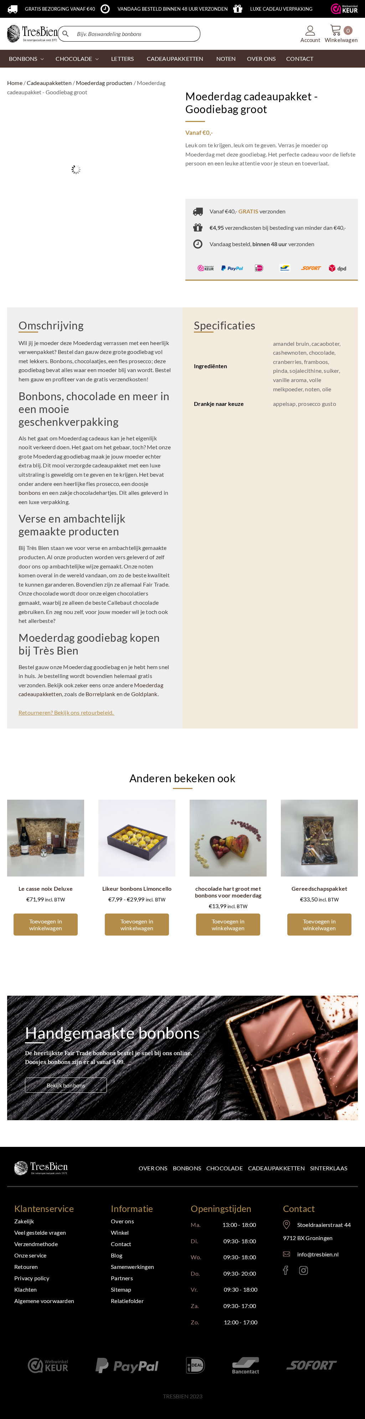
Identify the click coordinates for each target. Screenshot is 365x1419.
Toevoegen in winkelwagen (45, 924)
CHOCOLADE (74, 58)
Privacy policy (31, 1278)
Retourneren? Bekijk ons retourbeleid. (67, 712)
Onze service (30, 1255)
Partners (122, 1278)
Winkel (120, 1232)
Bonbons (23, 58)
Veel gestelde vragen (40, 1232)
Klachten (25, 1289)
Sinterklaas (328, 1168)
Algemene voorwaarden (44, 1300)
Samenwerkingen (132, 1266)
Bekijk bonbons (66, 1085)
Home (14, 82)
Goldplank (144, 693)
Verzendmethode (36, 1243)
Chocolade (224, 1168)
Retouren (26, 1266)
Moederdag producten (104, 82)
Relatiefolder (127, 1300)
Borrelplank (100, 693)
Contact (121, 1243)
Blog (116, 1255)
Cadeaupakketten (49, 82)
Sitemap (121, 1289)
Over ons (153, 1168)
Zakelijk (24, 1221)
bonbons (30, 492)
